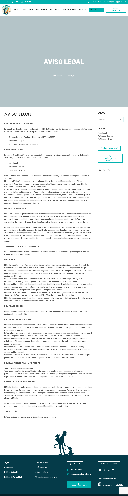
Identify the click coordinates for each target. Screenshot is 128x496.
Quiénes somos (42, 467)
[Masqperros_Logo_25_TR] (6, 10)
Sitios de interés (42, 472)
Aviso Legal (13, 163)
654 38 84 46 (76, 470)
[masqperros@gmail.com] (69, 474)
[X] (8, 2)
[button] (49, 10)
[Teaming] (17, 2)
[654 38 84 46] (69, 470)
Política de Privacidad (17, 170)
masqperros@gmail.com (81, 474)
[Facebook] (3, 2)
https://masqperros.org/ (28, 144)
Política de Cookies (16, 167)
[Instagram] (12, 2)
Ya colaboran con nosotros (46, 477)
